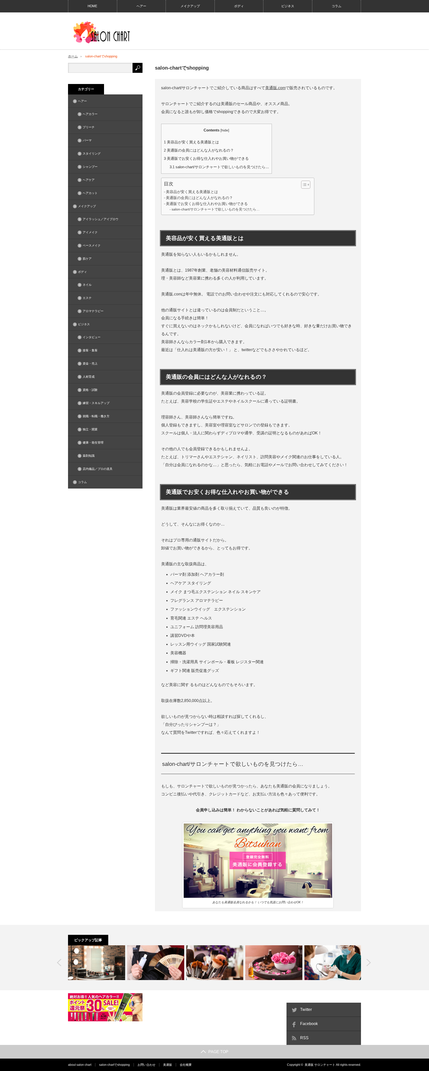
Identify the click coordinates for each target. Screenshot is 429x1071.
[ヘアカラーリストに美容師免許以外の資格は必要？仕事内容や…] (155, 962)
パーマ (87, 140)
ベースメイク (92, 245)
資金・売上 (90, 363)
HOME (92, 6)
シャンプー (90, 166)
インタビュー (92, 337)
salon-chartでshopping (114, 1065)
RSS (304, 1038)
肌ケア (87, 258)
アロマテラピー (93, 311)
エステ (87, 298)
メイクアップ (190, 6)
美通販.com (275, 88)
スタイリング (92, 153)
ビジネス (287, 6)
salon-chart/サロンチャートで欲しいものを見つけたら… (219, 167)
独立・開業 (90, 429)
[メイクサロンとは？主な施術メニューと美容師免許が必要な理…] (96, 962)
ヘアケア (89, 180)
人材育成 (89, 376)
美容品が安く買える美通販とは (191, 142)
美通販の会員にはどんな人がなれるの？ (199, 150)
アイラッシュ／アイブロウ (100, 219)
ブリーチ (89, 127)
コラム (336, 6)
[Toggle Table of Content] (303, 184)
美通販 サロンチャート (320, 1065)
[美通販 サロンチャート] (103, 32)
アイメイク (90, 232)
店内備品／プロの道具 (97, 469)
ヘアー (141, 6)
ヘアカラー (90, 114)
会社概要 (186, 1065)
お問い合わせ (146, 1065)
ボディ (239, 6)
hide (224, 130)
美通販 (167, 1065)
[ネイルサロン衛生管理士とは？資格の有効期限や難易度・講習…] (332, 962)
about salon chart (79, 1065)
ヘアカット (90, 193)
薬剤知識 (89, 455)
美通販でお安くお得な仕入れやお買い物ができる (206, 158)
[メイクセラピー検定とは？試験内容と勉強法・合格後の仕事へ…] (214, 962)
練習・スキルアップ (96, 403)
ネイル (87, 285)
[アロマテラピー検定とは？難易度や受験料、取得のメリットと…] (273, 962)
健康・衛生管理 (93, 442)
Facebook (309, 1024)
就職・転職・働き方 (96, 416)
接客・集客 (90, 350)
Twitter (306, 1009)
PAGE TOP (218, 1052)
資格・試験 (90, 390)
